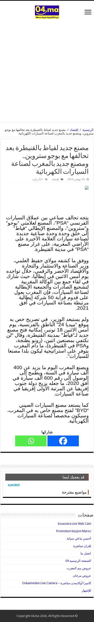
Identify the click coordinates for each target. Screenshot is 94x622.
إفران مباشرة (82, 546)
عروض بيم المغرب (79, 568)
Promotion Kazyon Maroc (73, 531)
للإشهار (86, 590)
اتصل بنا (86, 553)
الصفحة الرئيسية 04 (78, 561)
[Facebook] (63, 441)
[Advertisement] (47, 68)
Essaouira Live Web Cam (74, 523)
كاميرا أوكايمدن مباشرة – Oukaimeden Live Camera (56, 583)
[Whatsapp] (31, 441)
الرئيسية (88, 130)
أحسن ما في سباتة (79, 538)
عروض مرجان (82, 575)
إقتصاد (74, 130)
